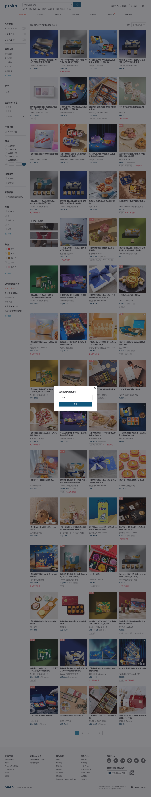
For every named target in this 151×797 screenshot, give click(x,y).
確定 (75, 404)
